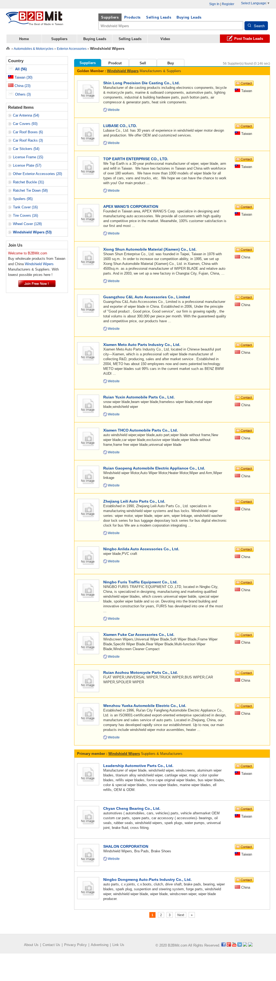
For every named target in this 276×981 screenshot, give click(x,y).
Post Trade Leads (248, 39)
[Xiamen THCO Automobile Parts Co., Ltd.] (88, 438)
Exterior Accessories (72, 48)
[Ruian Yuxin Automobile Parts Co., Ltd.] (88, 405)
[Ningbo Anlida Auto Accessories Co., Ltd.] (88, 557)
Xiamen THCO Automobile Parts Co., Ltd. (140, 430)
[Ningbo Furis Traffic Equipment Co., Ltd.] (88, 590)
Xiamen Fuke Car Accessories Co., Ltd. (138, 634)
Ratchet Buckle (28, 182)
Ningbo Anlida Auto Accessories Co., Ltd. (141, 549)
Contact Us (51, 945)
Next (180, 915)
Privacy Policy (75, 945)
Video (165, 39)
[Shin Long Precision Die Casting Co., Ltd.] (88, 91)
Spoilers (23, 199)
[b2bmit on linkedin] (239, 945)
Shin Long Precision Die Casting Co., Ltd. (141, 83)
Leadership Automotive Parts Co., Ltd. (138, 765)
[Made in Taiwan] (34, 21)
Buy (170, 63)
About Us (31, 945)
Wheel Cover (27, 224)
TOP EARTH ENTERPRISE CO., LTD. (135, 159)
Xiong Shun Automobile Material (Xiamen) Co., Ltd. (149, 249)
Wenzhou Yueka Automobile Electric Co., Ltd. (144, 705)
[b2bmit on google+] (229, 945)
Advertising (99, 945)
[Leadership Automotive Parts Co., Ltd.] (88, 774)
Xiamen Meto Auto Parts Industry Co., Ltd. (141, 344)
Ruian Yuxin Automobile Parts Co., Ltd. (139, 397)
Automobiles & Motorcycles (33, 48)
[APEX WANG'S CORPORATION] (88, 215)
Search (259, 25)
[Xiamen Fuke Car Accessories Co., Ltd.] (88, 643)
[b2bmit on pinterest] (245, 945)
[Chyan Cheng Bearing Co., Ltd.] (88, 817)
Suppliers (110, 17)
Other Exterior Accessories (37, 174)
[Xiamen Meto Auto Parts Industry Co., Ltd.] (88, 353)
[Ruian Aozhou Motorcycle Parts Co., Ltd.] (88, 681)
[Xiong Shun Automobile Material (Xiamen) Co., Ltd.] (88, 257)
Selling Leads (158, 17)
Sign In (214, 4)
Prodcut (115, 63)
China (21, 86)
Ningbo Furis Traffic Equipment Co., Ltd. (140, 582)
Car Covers (25, 124)
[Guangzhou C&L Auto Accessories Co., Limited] (88, 305)
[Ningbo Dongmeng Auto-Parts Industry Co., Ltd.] (88, 888)
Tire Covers (25, 215)
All (20, 69)
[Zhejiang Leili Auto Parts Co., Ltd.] (88, 509)
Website (114, 110)
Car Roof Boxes (28, 132)
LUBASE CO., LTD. (120, 126)
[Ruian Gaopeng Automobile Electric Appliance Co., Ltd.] (88, 476)
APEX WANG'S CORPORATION (130, 206)
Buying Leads (189, 17)
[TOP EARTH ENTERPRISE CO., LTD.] (88, 167)
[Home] (8, 48)
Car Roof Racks (28, 140)
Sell (143, 63)
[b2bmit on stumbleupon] (250, 945)
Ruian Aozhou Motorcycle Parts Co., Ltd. (140, 672)
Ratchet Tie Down (30, 190)
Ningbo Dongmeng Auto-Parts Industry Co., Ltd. (147, 879)
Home (24, 39)
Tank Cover (25, 207)
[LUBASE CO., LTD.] (88, 134)
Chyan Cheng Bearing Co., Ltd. (131, 808)
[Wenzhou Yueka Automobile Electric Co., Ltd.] (88, 714)
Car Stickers (26, 149)
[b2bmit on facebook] (223, 945)
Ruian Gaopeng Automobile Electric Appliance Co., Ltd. (154, 468)
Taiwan (22, 77)
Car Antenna (26, 115)
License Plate (27, 165)
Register (228, 4)
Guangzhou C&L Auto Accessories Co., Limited (146, 297)
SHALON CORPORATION (125, 846)
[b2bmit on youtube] (234, 945)
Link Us (118, 945)
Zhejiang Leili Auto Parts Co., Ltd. (134, 501)
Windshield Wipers (123, 71)
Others (22, 94)
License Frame (28, 157)
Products (132, 17)
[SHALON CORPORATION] (88, 855)
